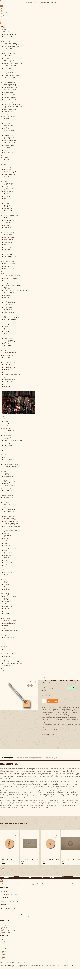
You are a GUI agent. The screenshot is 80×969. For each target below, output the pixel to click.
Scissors (6, 306)
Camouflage (7, 535)
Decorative (5, 181)
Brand (4, 418)
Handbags (7, 656)
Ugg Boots (7, 655)
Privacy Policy (5, 943)
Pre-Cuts (6, 371)
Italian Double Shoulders (11, 43)
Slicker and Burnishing (10, 278)
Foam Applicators (9, 459)
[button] (61, 695)
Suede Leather (8, 62)
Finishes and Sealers (8, 428)
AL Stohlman (7, 574)
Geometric (7, 554)
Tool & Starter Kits (7, 355)
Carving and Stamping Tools (12, 521)
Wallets (6, 384)
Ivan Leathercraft (9, 518)
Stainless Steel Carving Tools (12, 526)
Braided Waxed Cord (10, 171)
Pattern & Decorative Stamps (10, 549)
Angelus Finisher (8, 432)
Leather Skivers (8, 304)
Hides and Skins (5, 115)
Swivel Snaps (7, 224)
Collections (5, 502)
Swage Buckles (8, 234)
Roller (5, 287)
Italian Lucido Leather (10, 111)
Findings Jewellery (9, 183)
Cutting (4, 301)
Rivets (5, 217)
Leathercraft (7, 584)
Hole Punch (7, 330)
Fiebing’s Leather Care (10, 466)
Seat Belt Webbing (9, 483)
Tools (2, 272)
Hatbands (5, 660)
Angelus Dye (7, 444)
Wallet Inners (7, 386)
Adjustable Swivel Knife (10, 302)
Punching (5, 323)
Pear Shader (7, 533)
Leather (3, 29)
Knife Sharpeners (9, 312)
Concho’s (6, 190)
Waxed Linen (7, 169)
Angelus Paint (8, 445)
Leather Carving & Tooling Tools (13, 677)
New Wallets (6, 390)
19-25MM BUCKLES (10, 256)
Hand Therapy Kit (7, 350)
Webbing (3, 471)
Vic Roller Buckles (9, 237)
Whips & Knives (5, 593)
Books (3, 569)
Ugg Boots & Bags (7, 653)
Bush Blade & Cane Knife (11, 596)
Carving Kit (7, 504)
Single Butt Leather (9, 74)
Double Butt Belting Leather (12, 75)
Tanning (6, 586)
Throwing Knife (8, 613)
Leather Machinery (9, 338)
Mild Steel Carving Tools (10, 525)
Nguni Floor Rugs (9, 152)
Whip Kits (6, 625)
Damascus (7, 615)
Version (4, 515)
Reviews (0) (51, 758)
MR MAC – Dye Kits (8, 449)
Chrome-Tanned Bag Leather (12, 104)
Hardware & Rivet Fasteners (10, 215)
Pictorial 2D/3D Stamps (11, 523)
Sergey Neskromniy (9, 516)
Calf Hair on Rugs (9, 135)
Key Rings (7, 203)
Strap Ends (7, 333)
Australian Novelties (9, 648)
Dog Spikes (7, 196)
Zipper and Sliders (9, 220)
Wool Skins (7, 147)
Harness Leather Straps (11, 91)
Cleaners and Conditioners (10, 464)
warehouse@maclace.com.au (9, 894)
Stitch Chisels (8, 328)
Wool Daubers (8, 461)
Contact (3, 17)
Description (7, 758)
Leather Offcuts (8, 48)
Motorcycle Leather (9, 57)
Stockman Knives (9, 605)
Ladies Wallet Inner (9, 379)
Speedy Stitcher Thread (10, 173)
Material (4, 480)
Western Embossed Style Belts (12, 86)
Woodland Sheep (9, 144)
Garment (6, 58)
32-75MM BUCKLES (10, 258)
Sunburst (6, 557)
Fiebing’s (6, 425)
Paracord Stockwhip (9, 623)
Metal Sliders (7, 195)
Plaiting (6, 583)
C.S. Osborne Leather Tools (11, 318)
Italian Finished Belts (10, 84)
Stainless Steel (8, 236)
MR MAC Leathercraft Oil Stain (13, 440)
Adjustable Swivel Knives (11, 311)
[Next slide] (3, 869)
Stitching (4, 156)
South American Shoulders (11, 46)
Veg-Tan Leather (7, 41)
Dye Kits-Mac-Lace (9, 367)
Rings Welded (8, 210)
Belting (6, 581)
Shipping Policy (5, 941)
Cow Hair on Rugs (9, 137)
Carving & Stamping (7, 495)
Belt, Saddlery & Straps (9, 72)
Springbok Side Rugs (10, 140)
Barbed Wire (7, 555)
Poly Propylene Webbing (11, 482)
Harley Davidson (8, 606)
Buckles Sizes (6, 253)
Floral (5, 560)
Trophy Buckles (8, 239)
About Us (4, 924)
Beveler (6, 532)
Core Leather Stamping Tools (10, 530)
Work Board (7, 295)
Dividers (6, 297)
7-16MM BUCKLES (9, 254)
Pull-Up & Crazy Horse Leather (12, 108)
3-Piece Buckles (8, 241)
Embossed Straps (9, 79)
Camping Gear (6, 595)
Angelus (6, 420)
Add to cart (52, 701)
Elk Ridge (6, 601)
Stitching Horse (8, 345)
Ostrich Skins (7, 118)
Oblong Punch (8, 331)
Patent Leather (8, 55)
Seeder (6, 537)
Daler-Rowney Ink (9, 442)
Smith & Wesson (8, 610)
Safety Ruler (7, 289)
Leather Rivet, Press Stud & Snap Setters (15, 290)
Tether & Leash (6, 489)
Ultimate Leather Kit (9, 359)
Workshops (4, 13)
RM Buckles (7, 246)
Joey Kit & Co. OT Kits (10, 352)
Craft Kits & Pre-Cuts (8, 362)
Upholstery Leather (9, 53)
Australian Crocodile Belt (11, 87)
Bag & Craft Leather (8, 103)
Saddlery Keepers (9, 266)
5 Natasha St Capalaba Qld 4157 (10, 901)
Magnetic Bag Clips (9, 188)
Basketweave (8, 552)
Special (6, 565)
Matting (6, 540)
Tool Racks (7, 294)
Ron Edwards (7, 576)
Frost (5, 603)
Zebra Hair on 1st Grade (10, 150)
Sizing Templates (9, 292)
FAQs (3, 939)
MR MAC (6, 423)
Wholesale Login (6, 932)
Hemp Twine (7, 176)
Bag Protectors (8, 191)
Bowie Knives (7, 598)
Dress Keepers (8, 249)
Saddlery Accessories (10, 268)
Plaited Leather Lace (10, 34)
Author (4, 571)
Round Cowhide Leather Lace (12, 33)
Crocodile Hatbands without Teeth (13, 663)
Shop (2, 10)
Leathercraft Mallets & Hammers (13, 285)
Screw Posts (7, 198)
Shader (6, 550)
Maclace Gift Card (9, 637)
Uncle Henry (7, 600)
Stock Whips (6, 618)
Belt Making (7, 357)
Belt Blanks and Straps (10, 99)
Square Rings (8, 212)
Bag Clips (6, 225)
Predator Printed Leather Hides (13, 63)
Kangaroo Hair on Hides (10, 127)
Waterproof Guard (9, 468)
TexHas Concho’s (9, 185)
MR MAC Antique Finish (11, 439)
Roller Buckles (8, 244)
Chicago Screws (8, 227)
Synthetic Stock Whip (10, 620)
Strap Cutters (8, 309)
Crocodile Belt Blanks (10, 97)
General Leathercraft (8, 284)
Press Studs (7, 222)
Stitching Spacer (9, 340)
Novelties (6, 128)
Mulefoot (6, 538)
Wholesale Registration (8, 930)
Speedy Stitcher (8, 161)
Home (1, 677)
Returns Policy (5, 944)
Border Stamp (8, 559)
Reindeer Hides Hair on (10, 139)
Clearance (4, 669)
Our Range (4, 12)
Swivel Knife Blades (9, 511)
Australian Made (8, 643)
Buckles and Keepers (8, 232)
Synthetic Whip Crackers (11, 630)
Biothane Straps (8, 490)
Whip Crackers (6, 629)
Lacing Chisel (8, 325)
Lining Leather (8, 68)
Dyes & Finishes (5, 416)
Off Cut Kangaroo (9, 130)
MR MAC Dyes (8, 437)
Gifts (2, 634)
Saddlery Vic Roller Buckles (12, 263)
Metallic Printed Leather (11, 65)
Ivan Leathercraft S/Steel (11, 520)
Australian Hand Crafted (9, 641)
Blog (2, 15)
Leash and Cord (8, 492)
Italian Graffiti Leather (10, 109)
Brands (4, 316)
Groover (6, 277)
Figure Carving (8, 545)
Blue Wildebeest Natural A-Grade (13, 149)
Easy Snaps (7, 229)
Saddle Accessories (8, 261)
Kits (5, 450)
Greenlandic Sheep (9, 145)
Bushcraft (7, 589)
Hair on (4, 134)
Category (5, 579)
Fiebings (6, 421)
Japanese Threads (9, 168)
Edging (4, 273)
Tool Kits (6, 369)
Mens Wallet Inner (9, 381)
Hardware (4, 180)
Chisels (6, 326)
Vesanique (25, 962)
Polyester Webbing (9, 485)
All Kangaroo (7, 123)
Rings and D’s (8, 208)
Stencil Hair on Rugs (9, 142)
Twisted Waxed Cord (9, 174)
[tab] (7, 758)
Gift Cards (5, 636)
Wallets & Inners (7, 378)
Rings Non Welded (9, 207)
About (3, 8)
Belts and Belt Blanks (8, 82)
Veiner (6, 543)
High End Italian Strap (10, 89)
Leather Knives (8, 307)
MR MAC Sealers (9, 430)
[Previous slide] (1, 869)
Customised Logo (7, 497)
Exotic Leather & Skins (10, 67)
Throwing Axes (8, 611)
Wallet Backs (7, 372)
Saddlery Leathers (9, 60)
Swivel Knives (6, 508)
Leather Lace (6, 31)
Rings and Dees (7, 202)
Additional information (29, 758)
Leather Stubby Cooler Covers (12, 374)
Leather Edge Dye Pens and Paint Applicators (17, 456)
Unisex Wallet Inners (9, 383)
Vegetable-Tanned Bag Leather (13, 106)
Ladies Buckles (8, 247)
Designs (6, 588)
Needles (6, 159)
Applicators (5, 454)
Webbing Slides (8, 476)
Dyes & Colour (6, 435)
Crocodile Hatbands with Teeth (12, 662)
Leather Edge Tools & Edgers (12, 275)
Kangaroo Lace (8, 38)
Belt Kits (6, 366)
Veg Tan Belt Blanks (9, 77)
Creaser (6, 280)
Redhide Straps (8, 92)
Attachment (5, 473)
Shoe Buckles (8, 242)
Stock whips (7, 622)
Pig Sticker (7, 608)
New (2, 670)
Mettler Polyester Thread (11, 166)
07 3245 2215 (5, 891)
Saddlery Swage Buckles (11, 265)
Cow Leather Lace (9, 36)
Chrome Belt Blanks (9, 96)
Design (6, 564)
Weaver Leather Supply (10, 319)
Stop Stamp (7, 542)
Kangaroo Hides (7, 122)
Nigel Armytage (8, 572)
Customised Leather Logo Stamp (13, 499)
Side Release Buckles (10, 475)
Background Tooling (9, 562)
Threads (4, 164)
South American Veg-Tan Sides (13, 45)
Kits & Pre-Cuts (5, 349)
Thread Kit (7, 364)
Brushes (6, 457)
